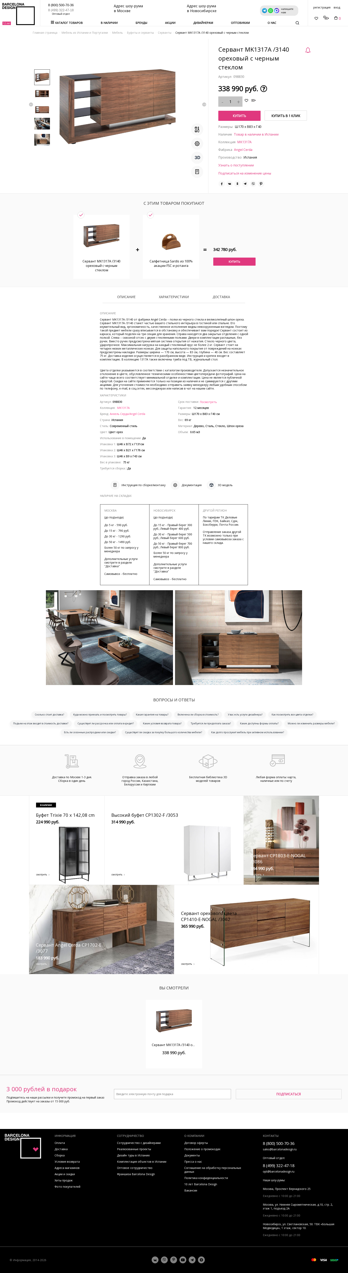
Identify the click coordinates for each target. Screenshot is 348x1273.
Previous (31, 104)
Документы (192, 1155)
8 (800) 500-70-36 (61, 5)
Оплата (60, 1143)
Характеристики (174, 297)
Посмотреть (208, 402)
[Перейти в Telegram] (192, 1259)
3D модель (225, 485)
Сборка (60, 1155)
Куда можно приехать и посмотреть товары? (100, 714)
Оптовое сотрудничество (134, 1168)
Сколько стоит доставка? (49, 714)
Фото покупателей (67, 1186)
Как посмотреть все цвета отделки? (292, 714)
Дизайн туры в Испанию (133, 1155)
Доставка (221, 297)
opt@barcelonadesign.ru (278, 1171)
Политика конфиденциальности (206, 1178)
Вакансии (190, 1190)
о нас (272, 23)
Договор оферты (196, 1143)
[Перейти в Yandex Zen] (201, 1259)
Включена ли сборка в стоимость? (198, 714)
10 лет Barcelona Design (200, 1184)
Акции (170, 23)
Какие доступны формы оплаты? (259, 723)
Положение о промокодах (202, 1149)
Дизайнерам (203, 23)
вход (337, 7)
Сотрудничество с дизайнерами (139, 1143)
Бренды (141, 23)
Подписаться (288, 1094)
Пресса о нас (193, 1161)
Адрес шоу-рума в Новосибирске (201, 8)
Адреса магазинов (67, 1168)
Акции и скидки (65, 1174)
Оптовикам (240, 23)
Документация (192, 485)
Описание (126, 297)
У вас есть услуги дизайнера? (245, 714)
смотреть (41, 874)
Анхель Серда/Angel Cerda (127, 414)
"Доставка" (112, 566)
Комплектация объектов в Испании (141, 1161)
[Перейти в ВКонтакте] (155, 1259)
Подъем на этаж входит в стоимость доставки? (40, 723)
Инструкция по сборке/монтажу (143, 485)
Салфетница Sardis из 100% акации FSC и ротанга (171, 263)
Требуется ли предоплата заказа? (211, 723)
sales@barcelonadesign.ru (280, 1149)
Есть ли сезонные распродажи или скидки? (90, 732)
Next (204, 104)
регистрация (321, 7)
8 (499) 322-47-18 (61, 10)
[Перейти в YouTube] (182, 1259)
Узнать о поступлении (236, 165)
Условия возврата (67, 1161)
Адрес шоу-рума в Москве (128, 8)
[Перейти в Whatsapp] (164, 1259)
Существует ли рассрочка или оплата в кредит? (106, 723)
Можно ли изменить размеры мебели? (311, 723)
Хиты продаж (64, 1180)
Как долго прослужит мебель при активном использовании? (247, 732)
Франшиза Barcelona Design (136, 1174)
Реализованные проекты (134, 1149)
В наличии (109, 23)
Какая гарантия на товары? (152, 714)
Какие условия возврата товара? (162, 723)
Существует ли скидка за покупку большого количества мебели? (163, 732)
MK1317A (244, 142)
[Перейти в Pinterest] (173, 1259)
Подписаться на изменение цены (244, 173)
